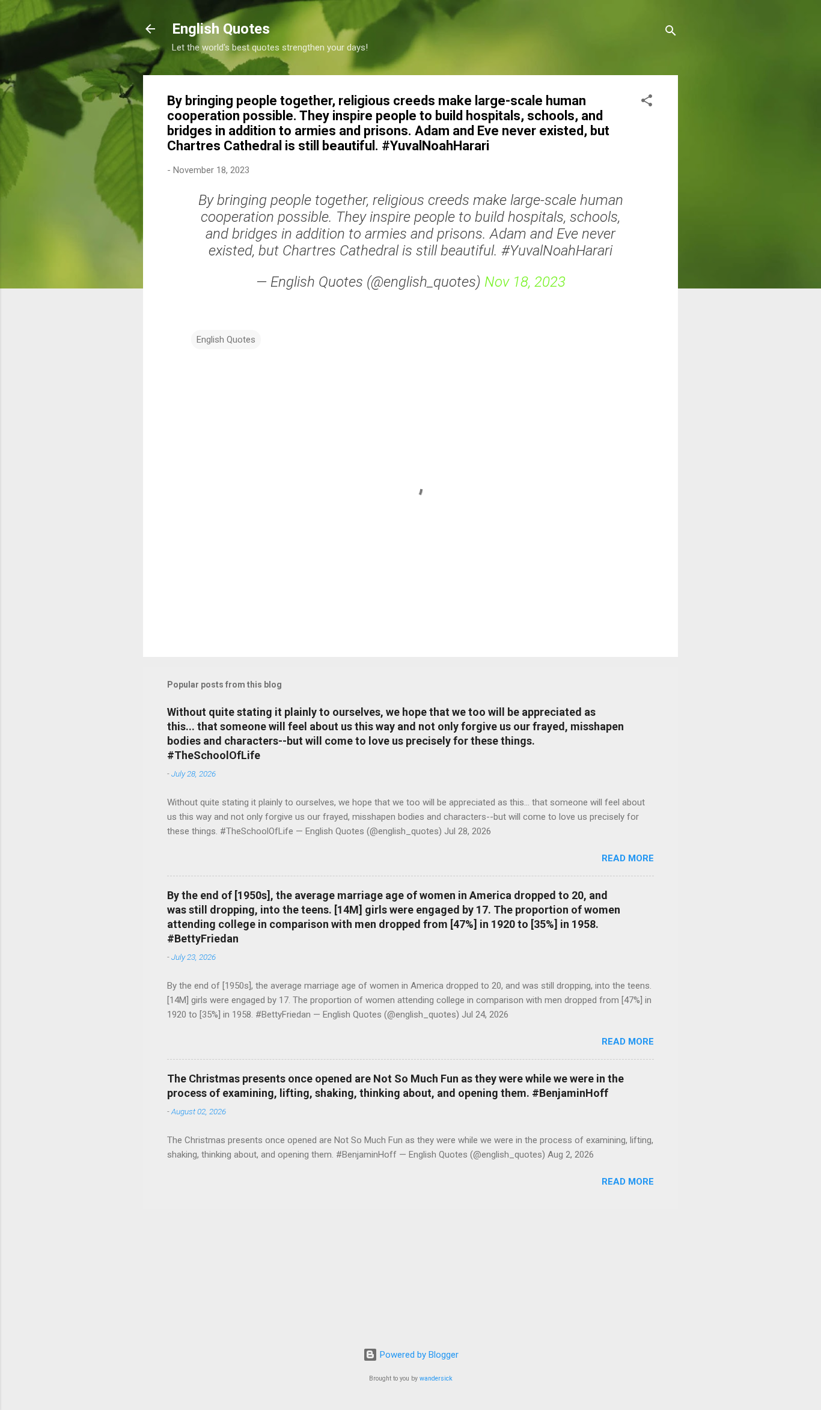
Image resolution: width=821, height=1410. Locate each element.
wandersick (436, 1378)
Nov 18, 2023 (525, 281)
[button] (646, 102)
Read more (628, 858)
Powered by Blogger (418, 1354)
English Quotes (221, 28)
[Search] (671, 32)
